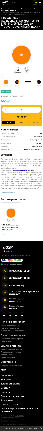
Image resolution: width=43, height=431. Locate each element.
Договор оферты (8, 421)
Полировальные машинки (11, 365)
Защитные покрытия (11, 345)
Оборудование (8, 361)
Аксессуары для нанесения (12, 352)
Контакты (6, 379)
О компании (7, 375)
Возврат (5, 388)
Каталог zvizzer (13, 9)
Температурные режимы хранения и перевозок (19, 410)
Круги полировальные (8, 11)
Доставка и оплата (10, 383)
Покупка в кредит (10, 404)
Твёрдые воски (7, 355)
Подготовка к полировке (13, 335)
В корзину (21, 116)
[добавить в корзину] (19, 233)
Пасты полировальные (10, 325)
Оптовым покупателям (12, 396)
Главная (3, 9)
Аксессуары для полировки (12, 331)
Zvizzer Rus (19, 415)
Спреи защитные (8, 357)
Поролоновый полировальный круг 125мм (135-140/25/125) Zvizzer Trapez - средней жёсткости (11, 227)
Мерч (3, 369)
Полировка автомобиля (29, 9)
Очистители (6, 341)
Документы (7, 400)
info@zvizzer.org (16, 285)
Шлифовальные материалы (12, 338)
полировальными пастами (23, 170)
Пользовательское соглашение (13, 424)
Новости (5, 392)
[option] (21, 54)
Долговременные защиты (11, 349)
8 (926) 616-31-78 (19, 271)
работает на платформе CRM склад (13, 264)
